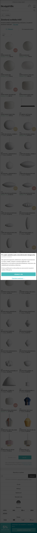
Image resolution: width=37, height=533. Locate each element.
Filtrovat (10, 29)
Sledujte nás (18, 497)
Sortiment (18, 493)
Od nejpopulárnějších (28, 29)
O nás (18, 484)
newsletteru (25, 1)
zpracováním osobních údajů (24, 479)
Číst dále (15, 24)
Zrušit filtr (11, 34)
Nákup (18, 488)
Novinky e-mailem (18, 472)
